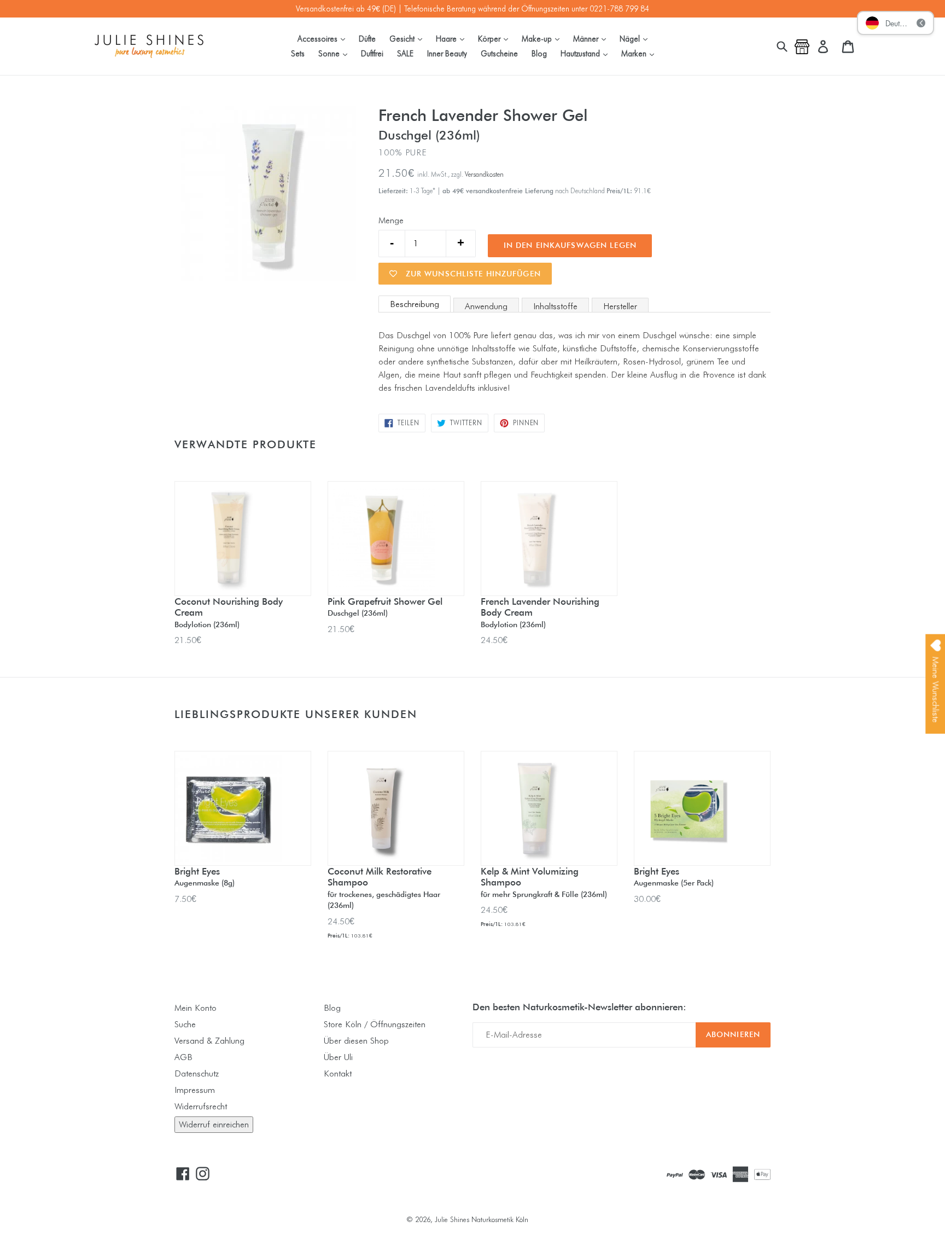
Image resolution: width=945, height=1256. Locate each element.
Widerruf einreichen (214, 1124)
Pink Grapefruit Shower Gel (385, 606)
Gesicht (408, 38)
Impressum (194, 1090)
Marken (640, 53)
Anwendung (486, 306)
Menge (391, 220)
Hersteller (620, 306)
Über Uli (338, 1057)
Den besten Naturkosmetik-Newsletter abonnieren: (579, 1007)
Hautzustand (587, 53)
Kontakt (338, 1073)
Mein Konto (195, 1008)
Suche (185, 1024)
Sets (298, 53)
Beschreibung (414, 304)
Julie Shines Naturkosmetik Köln (481, 1219)
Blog (539, 53)
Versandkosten (484, 174)
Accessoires (324, 38)
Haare (453, 38)
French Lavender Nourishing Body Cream (540, 612)
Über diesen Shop (356, 1040)
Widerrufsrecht (200, 1106)
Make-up (543, 38)
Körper (496, 38)
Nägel (636, 38)
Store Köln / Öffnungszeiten (374, 1024)
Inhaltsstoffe (555, 306)
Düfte (367, 38)
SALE (405, 53)
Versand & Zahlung (209, 1040)
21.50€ (187, 640)
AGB (183, 1057)
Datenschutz (196, 1073)
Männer (592, 38)
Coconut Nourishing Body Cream (228, 612)
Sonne (335, 53)
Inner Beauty (447, 53)
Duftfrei (372, 53)
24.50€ (494, 640)
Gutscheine (499, 53)
